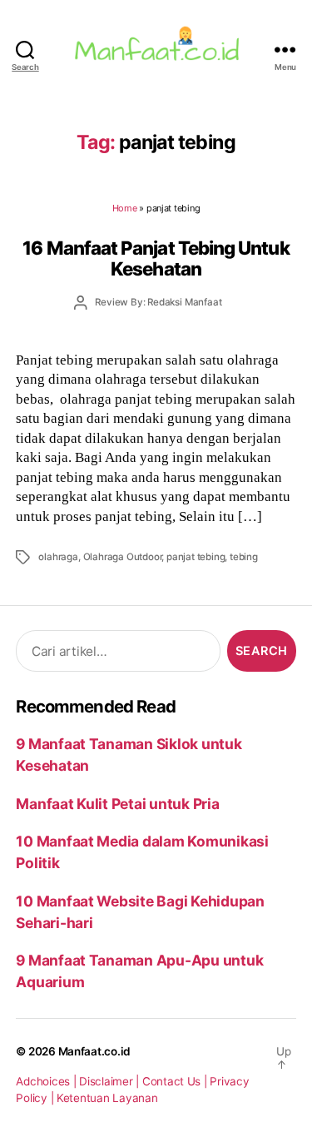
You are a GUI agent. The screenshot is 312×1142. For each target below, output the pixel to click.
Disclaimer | (110, 1081)
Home (124, 208)
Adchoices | (47, 1081)
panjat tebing (195, 557)
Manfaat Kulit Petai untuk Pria (117, 803)
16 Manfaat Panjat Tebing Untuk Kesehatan (155, 258)
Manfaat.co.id (94, 1051)
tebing (244, 557)
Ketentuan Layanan (107, 1098)
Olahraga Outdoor (122, 557)
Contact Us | (176, 1081)
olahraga (57, 557)
